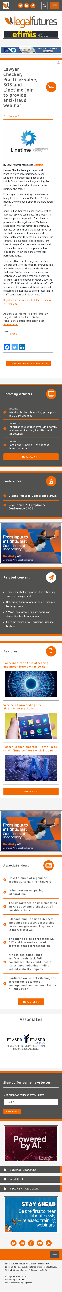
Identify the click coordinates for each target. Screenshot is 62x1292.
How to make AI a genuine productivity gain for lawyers (30, 879)
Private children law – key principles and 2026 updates (32, 413)
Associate (10, 324)
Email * (10, 1102)
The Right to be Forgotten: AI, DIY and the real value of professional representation (31, 942)
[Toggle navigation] (54, 5)
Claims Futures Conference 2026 (33, 495)
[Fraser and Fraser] (31, 1043)
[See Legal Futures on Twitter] (20, 5)
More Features (31, 791)
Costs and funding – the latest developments (29, 446)
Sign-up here (12, 1111)
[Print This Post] (59, 62)
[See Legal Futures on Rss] (49, 1243)
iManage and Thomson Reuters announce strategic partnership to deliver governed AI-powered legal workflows (32, 924)
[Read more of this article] (31, 684)
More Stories (31, 1002)
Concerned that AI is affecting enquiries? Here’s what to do (25, 664)
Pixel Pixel (21, 1279)
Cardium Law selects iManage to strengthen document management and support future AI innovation (33, 983)
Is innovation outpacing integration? (26, 892)
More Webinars (31, 456)
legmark (28, 1282)
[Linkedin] (22, 347)
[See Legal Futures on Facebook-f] (32, 5)
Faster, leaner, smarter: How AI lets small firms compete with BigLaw (30, 748)
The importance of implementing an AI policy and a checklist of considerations (33, 906)
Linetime (38, 164)
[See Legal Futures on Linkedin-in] (26, 5)
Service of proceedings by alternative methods (22, 706)
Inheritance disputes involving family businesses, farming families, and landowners (33, 430)
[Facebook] (7, 347)
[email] (31, 1102)
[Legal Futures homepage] (31, 22)
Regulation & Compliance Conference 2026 (27, 506)
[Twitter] (14, 347)
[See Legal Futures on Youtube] (40, 1243)
